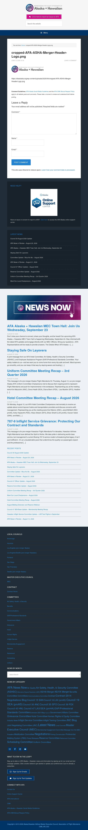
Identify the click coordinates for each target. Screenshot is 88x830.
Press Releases (33, 738)
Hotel (9, 630)
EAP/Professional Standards (16, 615)
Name (14, 138)
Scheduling (11, 658)
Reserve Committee (49, 738)
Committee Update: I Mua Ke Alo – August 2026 (26, 257)
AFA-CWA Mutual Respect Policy (64, 91)
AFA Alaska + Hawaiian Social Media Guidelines (23, 808)
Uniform (10, 663)
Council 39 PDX (65, 704)
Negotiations (42, 734)
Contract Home (12, 591)
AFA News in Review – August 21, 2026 (23, 262)
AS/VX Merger (62, 691)
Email (14, 149)
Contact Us (11, 789)
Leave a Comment (70, 60)
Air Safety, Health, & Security (17, 601)
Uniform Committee (42, 742)
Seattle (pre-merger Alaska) (16, 571)
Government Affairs (13, 620)
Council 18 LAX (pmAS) (55, 700)
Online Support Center (14, 794)
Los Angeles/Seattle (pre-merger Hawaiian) (22, 553)
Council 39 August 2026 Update (21, 238)
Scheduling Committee (20, 742)
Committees (23, 695)
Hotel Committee (39, 716)
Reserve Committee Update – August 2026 (25, 272)
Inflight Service (12, 639)
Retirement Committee (67, 738)
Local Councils (61, 725)
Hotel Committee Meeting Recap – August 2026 (43, 397)
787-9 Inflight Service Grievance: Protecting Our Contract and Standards (43, 423)
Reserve (10, 648)
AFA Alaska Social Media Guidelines (37, 91)
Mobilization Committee (24, 734)
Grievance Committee (19, 716)
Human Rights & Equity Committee (64, 716)
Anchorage (11, 538)
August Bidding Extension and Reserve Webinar (23, 505)
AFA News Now (17, 687)
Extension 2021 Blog (37, 712)
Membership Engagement (16, 644)
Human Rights (12, 634)
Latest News (46, 724)
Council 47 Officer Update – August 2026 (24, 267)
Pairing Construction (57, 734)
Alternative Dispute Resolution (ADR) (28, 692)
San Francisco (12, 567)
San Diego (10, 562)
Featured (47, 713)
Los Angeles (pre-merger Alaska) (18, 548)
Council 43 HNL (15, 708)
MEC (9, 581)
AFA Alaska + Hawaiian (44, 7)
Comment (15, 112)
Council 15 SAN (35, 700)
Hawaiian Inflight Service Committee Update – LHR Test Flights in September (33, 514)
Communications (13, 611)
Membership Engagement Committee (50, 730)
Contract (51, 695)
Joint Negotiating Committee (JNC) (22, 725)
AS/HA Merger (47, 691)
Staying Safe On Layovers (19, 253)
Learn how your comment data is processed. (58, 170)
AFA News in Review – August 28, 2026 (23, 243)
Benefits (10, 606)
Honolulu (10, 543)
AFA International (13, 799)
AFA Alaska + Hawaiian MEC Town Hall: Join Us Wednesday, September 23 (36, 248)
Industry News (12, 720)
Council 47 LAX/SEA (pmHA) (39, 708)
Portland (10, 557)
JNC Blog (71, 720)
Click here (44, 220)
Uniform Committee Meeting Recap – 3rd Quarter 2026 (29, 276)
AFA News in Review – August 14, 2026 (20, 519)
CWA (9, 803)
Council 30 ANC (31, 704)
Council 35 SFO (48, 704)
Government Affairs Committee (64, 712)
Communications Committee (38, 696)
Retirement (11, 653)
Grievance (10, 625)
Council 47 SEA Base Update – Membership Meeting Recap (27, 509)
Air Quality (31, 688)
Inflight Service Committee (30, 720)
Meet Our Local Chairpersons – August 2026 (25, 281)
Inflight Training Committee (54, 720)
